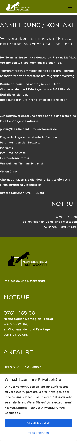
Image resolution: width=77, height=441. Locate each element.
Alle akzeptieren (38, 423)
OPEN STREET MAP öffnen (23, 367)
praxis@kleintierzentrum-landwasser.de (28, 129)
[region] (38, 407)
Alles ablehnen (38, 433)
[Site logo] (18, 6)
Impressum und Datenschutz (25, 281)
